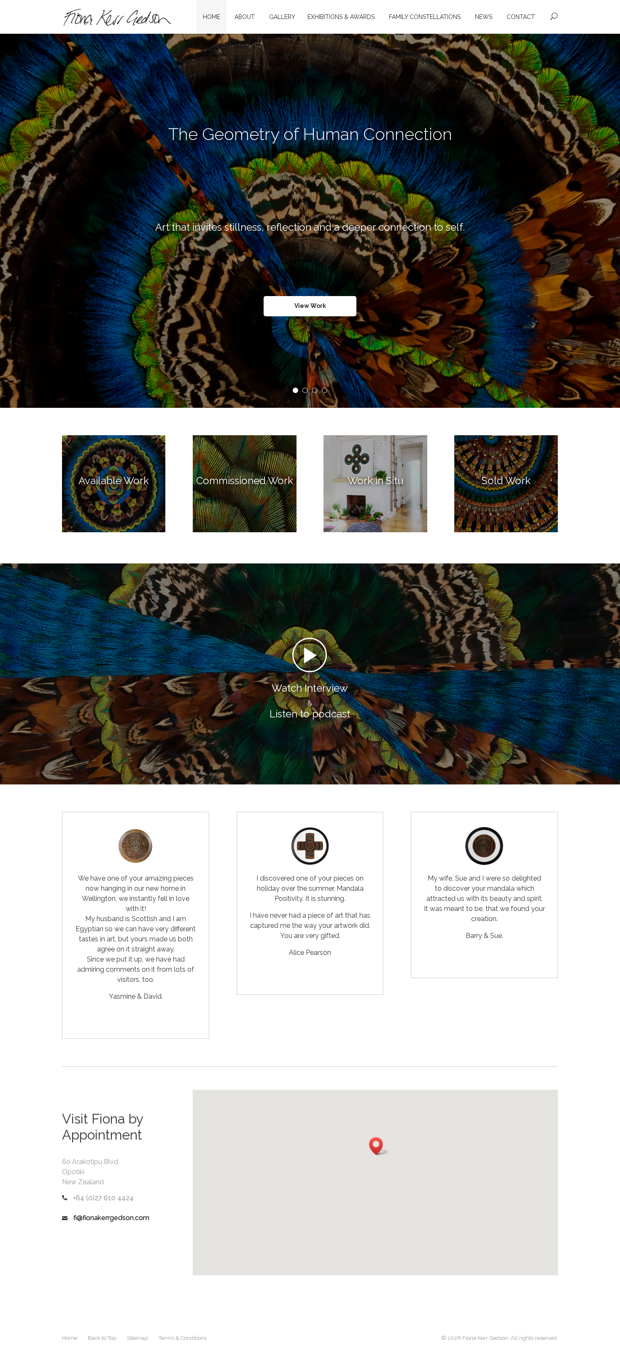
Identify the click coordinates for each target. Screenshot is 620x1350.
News (483, 16)
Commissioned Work (244, 480)
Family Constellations (425, 16)
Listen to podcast (310, 714)
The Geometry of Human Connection (310, 151)
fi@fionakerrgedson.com (110, 1218)
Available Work (113, 480)
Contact (521, 16)
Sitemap (137, 1338)
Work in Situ (376, 480)
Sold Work (506, 480)
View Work (310, 323)
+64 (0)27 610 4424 (103, 1198)
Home (211, 16)
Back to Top (102, 1338)
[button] (378, 1146)
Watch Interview (310, 688)
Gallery (282, 16)
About (245, 16)
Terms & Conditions (183, 1338)
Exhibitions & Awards (341, 16)
